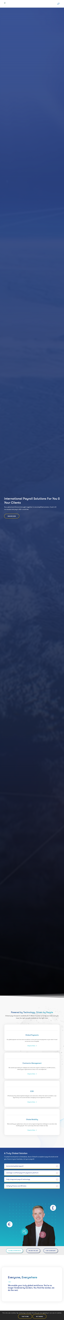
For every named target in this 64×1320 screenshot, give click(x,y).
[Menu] (57, 4)
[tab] (14, 1250)
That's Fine (25, 1316)
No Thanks (39, 1316)
